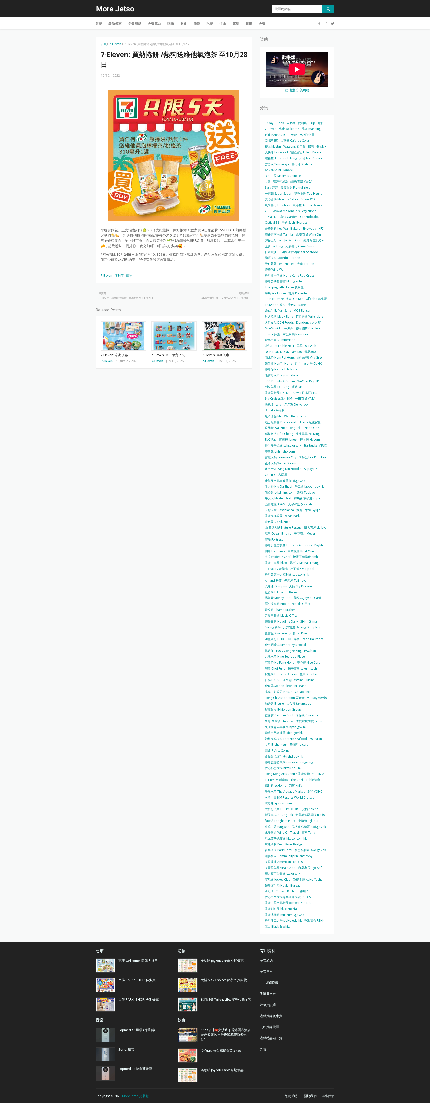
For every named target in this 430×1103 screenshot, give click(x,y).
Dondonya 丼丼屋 (308, 322)
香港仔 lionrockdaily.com (282, 369)
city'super (309, 211)
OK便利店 (271, 140)
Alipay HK (310, 469)
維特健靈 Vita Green (310, 357)
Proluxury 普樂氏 (276, 569)
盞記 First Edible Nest (279, 346)
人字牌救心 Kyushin (301, 504)
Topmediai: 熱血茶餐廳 (135, 1068)
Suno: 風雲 (126, 1049)
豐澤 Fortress (274, 539)
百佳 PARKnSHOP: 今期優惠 (138, 999)
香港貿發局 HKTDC (277, 393)
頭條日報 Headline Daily (281, 621)
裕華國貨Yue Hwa (308, 328)
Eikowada (309, 228)
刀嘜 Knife (296, 785)
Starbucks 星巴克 (315, 445)
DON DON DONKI (277, 352)
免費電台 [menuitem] (154, 23)
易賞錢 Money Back (278, 598)
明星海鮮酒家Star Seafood (300, 252)
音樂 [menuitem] (99, 23)
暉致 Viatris (299, 387)
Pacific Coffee (274, 299)
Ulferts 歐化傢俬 (310, 422)
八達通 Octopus (276, 586)
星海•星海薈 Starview (279, 721)
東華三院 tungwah (277, 827)
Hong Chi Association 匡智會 (285, 698)
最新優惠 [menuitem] (115, 23)
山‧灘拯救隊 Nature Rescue (283, 527)
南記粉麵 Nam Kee (295, 334)
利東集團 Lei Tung (277, 387)
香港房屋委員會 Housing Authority (288, 545)
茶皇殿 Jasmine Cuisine (299, 680)
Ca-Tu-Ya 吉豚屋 (276, 475)
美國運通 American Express (284, 862)
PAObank (310, 651)
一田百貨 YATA (305, 398)
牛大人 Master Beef (278, 498)
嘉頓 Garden (289, 217)
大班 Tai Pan (305, 264)
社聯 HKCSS (272, 680)
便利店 (119, 275)
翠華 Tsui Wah (306, 346)
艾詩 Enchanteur (276, 744)
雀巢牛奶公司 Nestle (278, 692)
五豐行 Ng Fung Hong (279, 662)
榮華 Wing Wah (275, 269)
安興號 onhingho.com (280, 451)
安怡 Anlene (310, 809)
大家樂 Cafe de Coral (295, 140)
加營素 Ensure (274, 703)
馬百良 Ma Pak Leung (304, 563)
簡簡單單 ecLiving (308, 434)
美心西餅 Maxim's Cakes (281, 199)
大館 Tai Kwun (299, 633)
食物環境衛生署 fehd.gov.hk (284, 756)
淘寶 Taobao (306, 492)
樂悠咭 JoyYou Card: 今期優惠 (222, 960)
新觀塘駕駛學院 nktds (310, 815)
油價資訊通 (268, 1005)
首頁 (104, 44)
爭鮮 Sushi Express (294, 222)
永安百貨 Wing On (308, 234)
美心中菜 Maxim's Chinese (283, 176)
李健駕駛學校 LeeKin (310, 721)
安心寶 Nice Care (308, 662)
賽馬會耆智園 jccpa (307, 498)
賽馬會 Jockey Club (278, 879)
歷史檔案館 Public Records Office (288, 604)
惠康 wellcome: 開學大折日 (138, 960)
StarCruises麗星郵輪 (279, 398)
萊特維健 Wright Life (309, 316)
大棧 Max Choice (310, 158)
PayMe (318, 545)
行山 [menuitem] (222, 23)
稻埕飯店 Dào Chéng (279, 434)
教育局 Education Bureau (282, 592)
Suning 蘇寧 (273, 627)
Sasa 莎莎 (271, 187)
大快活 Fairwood (276, 152)
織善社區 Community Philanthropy (288, 856)
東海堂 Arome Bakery (307, 205)
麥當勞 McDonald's (286, 211)
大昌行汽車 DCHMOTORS (282, 809)
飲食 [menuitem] (183, 23)
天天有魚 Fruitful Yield (295, 187)
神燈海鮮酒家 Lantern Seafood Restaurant (294, 739)
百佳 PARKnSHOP (276, 135)
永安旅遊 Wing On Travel (282, 832)
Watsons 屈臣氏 (294, 146)
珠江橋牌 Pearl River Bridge (284, 844)
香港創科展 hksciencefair (282, 909)
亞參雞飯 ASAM (275, 504)
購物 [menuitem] (170, 23)
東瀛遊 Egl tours (309, 821)
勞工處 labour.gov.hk (309, 486)
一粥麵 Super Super (278, 193)
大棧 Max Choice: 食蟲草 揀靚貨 (224, 980)
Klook (280, 123)
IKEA (321, 774)
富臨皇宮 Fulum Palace (306, 152)
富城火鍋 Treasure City (280, 457)
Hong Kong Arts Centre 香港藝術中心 (290, 774)
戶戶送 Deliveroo (296, 404)
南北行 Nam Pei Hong (280, 357)
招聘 (311, 146)
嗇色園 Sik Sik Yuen (277, 522)
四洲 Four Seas (275, 551)
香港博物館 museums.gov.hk (284, 915)
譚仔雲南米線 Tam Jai (279, 234)
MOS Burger (302, 310)
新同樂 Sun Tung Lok (279, 815)
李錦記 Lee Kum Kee (312, 457)
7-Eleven (115, 44)
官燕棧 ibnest (288, 439)
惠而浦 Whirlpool (302, 569)
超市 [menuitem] (249, 23)
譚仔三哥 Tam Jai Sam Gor (283, 240)
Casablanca (303, 692)
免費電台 (266, 971)
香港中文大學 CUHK (308, 363)
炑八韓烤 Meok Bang (279, 316)
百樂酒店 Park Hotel (278, 850)
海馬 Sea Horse (275, 293)
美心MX (321, 146)
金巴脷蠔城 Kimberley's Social (285, 645)
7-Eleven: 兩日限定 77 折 (169, 355)
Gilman (314, 621)
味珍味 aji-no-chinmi (279, 803)
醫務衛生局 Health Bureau (283, 885)
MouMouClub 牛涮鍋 (279, 328)
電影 (320, 123)
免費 (294, 135)
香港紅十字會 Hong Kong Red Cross (289, 275)
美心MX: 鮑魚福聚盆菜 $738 (221, 1050)
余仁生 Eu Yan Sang (278, 310)
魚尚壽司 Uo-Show (277, 205)
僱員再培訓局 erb (315, 240)
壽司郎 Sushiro (302, 164)
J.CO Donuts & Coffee (280, 381)
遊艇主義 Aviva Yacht (307, 879)
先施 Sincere (273, 404)
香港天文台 (268, 993)
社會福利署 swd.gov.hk (310, 850)
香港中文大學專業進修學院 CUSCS (288, 897)
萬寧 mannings (312, 129)
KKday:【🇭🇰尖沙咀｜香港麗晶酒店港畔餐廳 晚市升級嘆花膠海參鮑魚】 (226, 1035)
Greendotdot (309, 217)
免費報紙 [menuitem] (134, 23)
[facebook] (319, 23)
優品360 (310, 352)
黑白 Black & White (278, 926)
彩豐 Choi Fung (275, 668)
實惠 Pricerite (297, 293)
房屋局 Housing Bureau (281, 674)
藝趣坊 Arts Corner (278, 750)
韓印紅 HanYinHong (278, 363)
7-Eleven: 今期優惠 (114, 355)
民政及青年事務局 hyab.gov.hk (285, 727)
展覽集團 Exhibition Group (283, 709)
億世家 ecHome (275, 785)
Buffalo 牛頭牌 (275, 410)
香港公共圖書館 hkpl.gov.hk (283, 281)
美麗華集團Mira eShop (280, 868)
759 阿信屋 (306, 135)
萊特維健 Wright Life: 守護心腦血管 (226, 999)
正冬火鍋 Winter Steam (280, 463)
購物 (129, 275)
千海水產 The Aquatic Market (285, 791)
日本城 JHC (272, 252)
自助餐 (290, 123)
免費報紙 (266, 960)
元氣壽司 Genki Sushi (299, 246)
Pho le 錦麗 (272, 334)
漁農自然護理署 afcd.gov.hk (284, 733)
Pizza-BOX (308, 199)
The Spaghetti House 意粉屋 (284, 287)
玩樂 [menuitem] (210, 23)
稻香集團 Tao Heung (308, 193)
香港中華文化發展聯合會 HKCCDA (288, 903)
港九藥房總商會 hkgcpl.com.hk (286, 838)
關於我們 (310, 1096)
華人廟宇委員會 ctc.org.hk (282, 873)
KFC (321, 228)
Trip (312, 123)
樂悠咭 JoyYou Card (307, 598)
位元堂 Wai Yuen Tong (280, 428)
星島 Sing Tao (309, 674)
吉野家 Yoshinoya (277, 164)
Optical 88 (272, 222)
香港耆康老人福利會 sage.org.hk (287, 574)
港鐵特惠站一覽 (271, 1038)
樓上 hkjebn (273, 146)
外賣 (263, 1049)
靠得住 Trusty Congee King (283, 651)
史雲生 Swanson (276, 633)
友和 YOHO (315, 791)
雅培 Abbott (308, 891)
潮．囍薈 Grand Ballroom (305, 639)
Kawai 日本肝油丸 (305, 393)
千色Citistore (297, 305)
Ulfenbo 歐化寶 (316, 299)
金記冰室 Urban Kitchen (281, 891)
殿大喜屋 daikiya (315, 527)
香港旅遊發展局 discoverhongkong (289, 762)
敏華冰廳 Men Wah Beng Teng (285, 416)
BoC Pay (270, 439)
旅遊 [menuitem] (197, 23)
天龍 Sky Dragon (300, 586)
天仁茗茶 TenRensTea (280, 264)
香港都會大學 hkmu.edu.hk (283, 768)
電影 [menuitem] (236, 23)
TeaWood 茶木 (275, 305)
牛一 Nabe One (308, 428)
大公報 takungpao (298, 703)
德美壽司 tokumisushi (303, 668)
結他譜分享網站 (297, 90)
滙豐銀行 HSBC (275, 639)
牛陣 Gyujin (312, 510)
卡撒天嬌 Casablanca (279, 510)
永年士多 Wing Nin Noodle (283, 469)
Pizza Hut (271, 217)
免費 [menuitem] (262, 23)
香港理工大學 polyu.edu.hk (283, 920)
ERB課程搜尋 (269, 982)
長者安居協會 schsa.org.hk (283, 445)
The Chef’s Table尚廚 (305, 780)
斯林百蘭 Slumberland (280, 340)
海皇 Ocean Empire (278, 533)
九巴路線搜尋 (269, 1027)
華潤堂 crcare (299, 744)
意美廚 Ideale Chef (277, 557)
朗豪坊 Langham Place (280, 821)
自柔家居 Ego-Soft (310, 868)
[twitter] (332, 23)
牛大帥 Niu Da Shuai (278, 486)
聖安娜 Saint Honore (279, 170)
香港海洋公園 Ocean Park (282, 516)
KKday (269, 123)
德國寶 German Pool (279, 715)
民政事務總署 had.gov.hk (309, 827)
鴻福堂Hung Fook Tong (281, 158)
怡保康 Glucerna (307, 715)
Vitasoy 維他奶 (317, 698)
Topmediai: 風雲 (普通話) (136, 1030)
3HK (303, 621)
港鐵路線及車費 (271, 1016)
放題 (299, 510)
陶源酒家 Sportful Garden (282, 258)
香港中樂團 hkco (276, 563)
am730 (297, 352)
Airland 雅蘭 (273, 580)
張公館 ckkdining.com (280, 492)
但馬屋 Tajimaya (295, 580)
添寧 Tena (308, 832)
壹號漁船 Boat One (301, 551)
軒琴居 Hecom (310, 439)
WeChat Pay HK (308, 381)
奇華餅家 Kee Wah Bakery (282, 228)
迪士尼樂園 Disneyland (280, 422)
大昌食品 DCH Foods (279, 322)
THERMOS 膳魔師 (276, 780)
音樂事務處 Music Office (281, 615)
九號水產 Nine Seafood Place (285, 656)
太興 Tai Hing (274, 246)
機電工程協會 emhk (306, 557)
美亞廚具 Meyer (304, 533)
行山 (268, 211)
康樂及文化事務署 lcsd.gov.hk (285, 481)
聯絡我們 (328, 1096)
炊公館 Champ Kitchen (280, 610)
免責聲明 (290, 1096)
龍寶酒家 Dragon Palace (281, 375)
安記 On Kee (294, 299)
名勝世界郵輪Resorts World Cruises (289, 797)
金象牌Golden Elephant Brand (286, 686)
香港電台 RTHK (314, 920)
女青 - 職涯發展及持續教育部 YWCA (288, 181)
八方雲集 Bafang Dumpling (301, 627)
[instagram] (325, 23)
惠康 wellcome (289, 129)
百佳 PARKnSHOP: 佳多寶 (137, 980)
